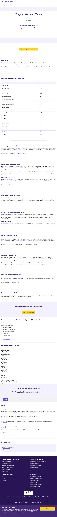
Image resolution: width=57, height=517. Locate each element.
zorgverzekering (9, 5)
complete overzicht (36, 392)
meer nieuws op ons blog (8, 435)
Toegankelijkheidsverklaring (36, 502)
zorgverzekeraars (17, 5)
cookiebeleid (29, 513)
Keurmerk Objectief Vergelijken (36, 484)
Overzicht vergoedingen (34, 463)
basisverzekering (17, 167)
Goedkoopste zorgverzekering (8, 465)
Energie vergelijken (33, 482)
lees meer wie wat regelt (8, 339)
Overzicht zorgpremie (34, 467)
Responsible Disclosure (46, 501)
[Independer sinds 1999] (9, 1)
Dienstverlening (9, 501)
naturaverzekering (27, 171)
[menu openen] (2, 1)
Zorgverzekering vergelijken (7, 461)
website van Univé (15, 282)
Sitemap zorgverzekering (35, 486)
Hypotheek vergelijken (34, 480)
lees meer (47, 412)
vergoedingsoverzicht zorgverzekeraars (9, 264)
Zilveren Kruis (4, 480)
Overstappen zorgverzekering (35, 465)
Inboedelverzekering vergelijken (36, 478)
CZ (2, 476)
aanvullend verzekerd (32, 167)
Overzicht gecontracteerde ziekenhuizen (38, 461)
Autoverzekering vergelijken (35, 476)
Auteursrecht (27, 502)
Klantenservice (6, 449)
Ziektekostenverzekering (6, 463)
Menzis (3, 478)
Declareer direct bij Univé (6, 184)
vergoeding (3, 169)
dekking (49, 166)
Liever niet (48, 511)
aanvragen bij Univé (48, 225)
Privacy (22, 501)
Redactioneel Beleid (19, 502)
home (2, 5)
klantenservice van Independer (19, 149)
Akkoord (47, 508)
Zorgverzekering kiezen (6, 469)
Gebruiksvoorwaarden (36, 501)
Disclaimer (28, 501)
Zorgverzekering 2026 (6, 471)
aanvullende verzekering (27, 240)
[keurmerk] (28, 493)
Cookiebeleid (16, 501)
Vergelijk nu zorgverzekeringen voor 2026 (28, 49)
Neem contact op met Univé (22, 153)
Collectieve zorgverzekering (7, 467)
